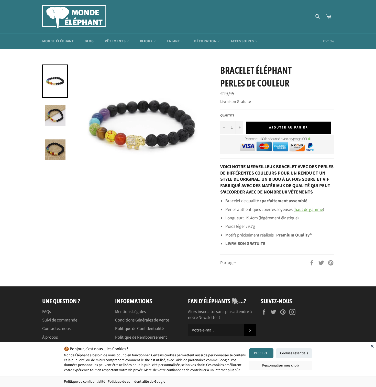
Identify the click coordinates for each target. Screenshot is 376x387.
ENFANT (174, 41)
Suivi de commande (59, 320)
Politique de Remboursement (141, 337)
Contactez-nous (56, 329)
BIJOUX (146, 41)
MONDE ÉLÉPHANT (58, 41)
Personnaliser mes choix (280, 365)
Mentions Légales (130, 312)
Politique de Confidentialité (139, 329)
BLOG (89, 41)
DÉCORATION (205, 41)
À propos (50, 337)
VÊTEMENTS (116, 41)
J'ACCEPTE (261, 353)
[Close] (372, 346)
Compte (328, 41)
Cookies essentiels (294, 353)
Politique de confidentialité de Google (136, 381)
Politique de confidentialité (84, 381)
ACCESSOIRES (243, 41)
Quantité (227, 116)
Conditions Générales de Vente (142, 320)
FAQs (46, 312)
